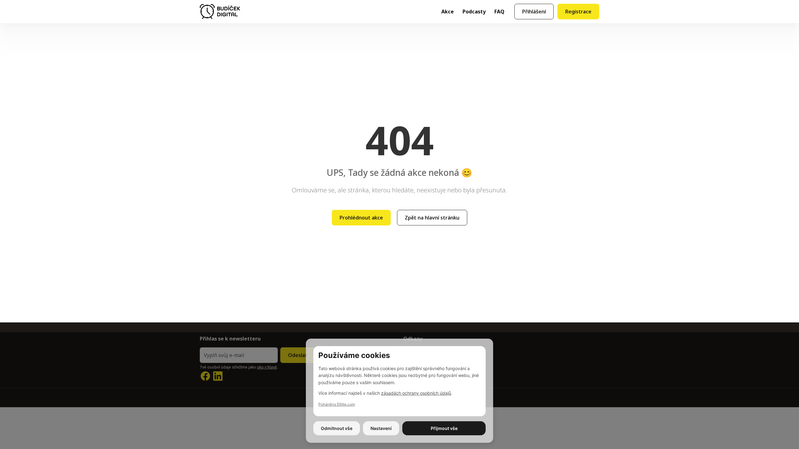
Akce (447, 11)
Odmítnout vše (336, 428)
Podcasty (474, 11)
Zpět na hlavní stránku (432, 217)
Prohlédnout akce (361, 217)
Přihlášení (534, 11)
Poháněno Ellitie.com (336, 404)
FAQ (499, 11)
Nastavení (381, 428)
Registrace (578, 11)
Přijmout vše (444, 428)
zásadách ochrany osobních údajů (416, 393)
